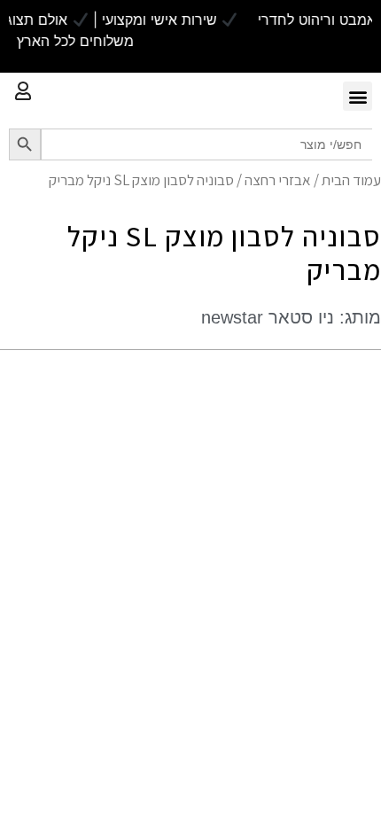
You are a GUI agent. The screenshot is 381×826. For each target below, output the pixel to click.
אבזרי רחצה (278, 180)
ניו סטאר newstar (267, 317)
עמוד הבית (351, 180)
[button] (357, 96)
